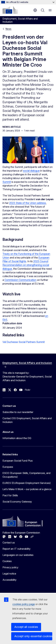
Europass (7, 466)
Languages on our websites (17, 554)
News (8, 28)
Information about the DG (16, 438)
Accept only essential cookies (33, 636)
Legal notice (9, 573)
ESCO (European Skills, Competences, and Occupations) (26, 474)
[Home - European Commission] (10, 10)
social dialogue (31, 170)
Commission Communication (20, 279)
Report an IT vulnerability (16, 548)
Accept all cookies (26, 626)
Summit (6, 181)
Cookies (7, 561)
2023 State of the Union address (27, 202)
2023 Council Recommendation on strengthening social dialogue (25, 265)
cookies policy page (23, 604)
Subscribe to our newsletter (17, 412)
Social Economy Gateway (17, 501)
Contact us (8, 542)
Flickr (27, 389)
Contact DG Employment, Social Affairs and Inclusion (27, 420)
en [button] (35, 10)
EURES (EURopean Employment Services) (26, 483)
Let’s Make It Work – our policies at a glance (26, 489)
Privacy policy (10, 567)
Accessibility (9, 579)
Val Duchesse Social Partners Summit (23, 342)
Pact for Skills (10, 495)
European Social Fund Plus (17, 460)
